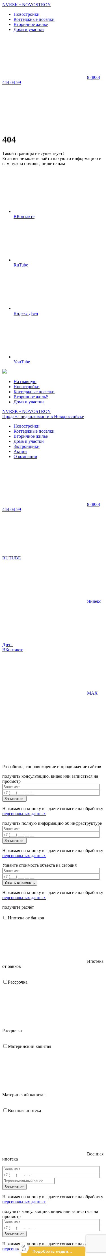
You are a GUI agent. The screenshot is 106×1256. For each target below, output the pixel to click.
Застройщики (27, 446)
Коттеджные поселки (34, 391)
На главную (25, 381)
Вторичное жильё (31, 396)
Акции (20, 451)
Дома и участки (29, 29)
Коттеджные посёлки (34, 19)
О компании (25, 456)
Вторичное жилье (31, 24)
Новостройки (27, 14)
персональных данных (24, 813)
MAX (92, 693)
